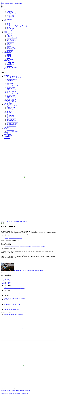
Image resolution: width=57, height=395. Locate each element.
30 (9, 283)
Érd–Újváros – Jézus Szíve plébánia (13, 238)
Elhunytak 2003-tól (11, 102)
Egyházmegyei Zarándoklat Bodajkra (12, 304)
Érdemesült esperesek (12, 123)
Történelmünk (7, 60)
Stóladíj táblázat (10, 110)
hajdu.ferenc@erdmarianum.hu (12, 246)
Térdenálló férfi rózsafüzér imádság (12, 293)
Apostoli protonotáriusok (12, 114)
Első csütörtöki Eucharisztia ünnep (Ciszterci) (14, 288)
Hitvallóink (9, 66)
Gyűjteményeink (7, 52)
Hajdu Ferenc (23, 221)
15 (7, 280)
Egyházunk (9, 34)
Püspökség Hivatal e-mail (13, 390)
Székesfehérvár (10, 130)
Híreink (5, 9)
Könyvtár (9, 55)
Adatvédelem (10, 51)
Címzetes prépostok (11, 120)
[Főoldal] (1, 2)
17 (10, 280)
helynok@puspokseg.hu (25, 246)
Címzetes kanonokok (11, 118)
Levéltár (8, 58)
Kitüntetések (9, 43)
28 (6, 283)
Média (5, 20)
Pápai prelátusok (10, 115)
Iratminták (9, 108)
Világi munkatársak (11, 40)
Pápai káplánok (10, 116)
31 (10, 283)
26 (3, 283)
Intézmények (10, 35)
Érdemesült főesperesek (12, 122)
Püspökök (9, 63)
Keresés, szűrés (10, 17)
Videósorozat (10, 59)
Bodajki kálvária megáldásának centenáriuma (14, 298)
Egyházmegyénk (10, 62)
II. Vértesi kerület (11, 87)
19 (3, 282)
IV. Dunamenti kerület (12, 89)
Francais (16, 3)
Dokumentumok (10, 42)
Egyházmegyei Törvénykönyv (14, 106)
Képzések (9, 81)
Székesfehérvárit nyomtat (12, 131)
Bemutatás (9, 54)
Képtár (8, 22)
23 (9, 282)
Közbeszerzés (10, 50)
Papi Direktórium (11, 107)
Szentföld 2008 (10, 28)
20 (4, 282)
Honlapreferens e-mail (25, 390)
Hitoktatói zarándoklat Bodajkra (11, 309)
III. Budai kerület (11, 88)
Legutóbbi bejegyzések (12, 13)
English (7, 3)
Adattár (5, 31)
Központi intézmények (12, 76)
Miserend (9, 46)
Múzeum (9, 56)
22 (7, 282)
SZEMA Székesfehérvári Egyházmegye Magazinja (17, 25)
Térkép (8, 44)
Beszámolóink (10, 12)
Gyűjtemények (10, 80)
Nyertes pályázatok (11, 48)
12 (3, 280)
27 (4, 283)
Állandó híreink (10, 15)
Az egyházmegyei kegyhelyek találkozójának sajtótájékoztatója (28, 270)
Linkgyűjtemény (10, 47)
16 (9, 280)
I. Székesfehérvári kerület (12, 85)
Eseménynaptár (10, 16)
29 (7, 283)
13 (4, 280)
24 (10, 282)
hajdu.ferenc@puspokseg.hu (38, 246)
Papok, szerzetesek (11, 39)
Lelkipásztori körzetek (12, 38)
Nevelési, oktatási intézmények (14, 77)
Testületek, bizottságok (12, 79)
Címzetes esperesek (11, 124)
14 (6, 280)
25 (1, 283)
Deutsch (11, 3)
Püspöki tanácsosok (11, 126)
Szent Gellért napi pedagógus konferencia (13, 314)
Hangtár (8, 27)
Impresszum (3, 390)
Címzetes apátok (10, 119)
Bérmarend (9, 111)
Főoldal (2, 221)
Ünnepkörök (9, 19)
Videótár (9, 23)
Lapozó (5, 68)
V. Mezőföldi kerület (11, 91)
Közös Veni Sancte (8, 299)
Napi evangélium (11, 30)
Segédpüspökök (10, 64)
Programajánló (10, 11)
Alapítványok (10, 83)
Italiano (20, 3)
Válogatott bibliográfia (12, 67)
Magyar (2, 3)
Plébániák (9, 36)
